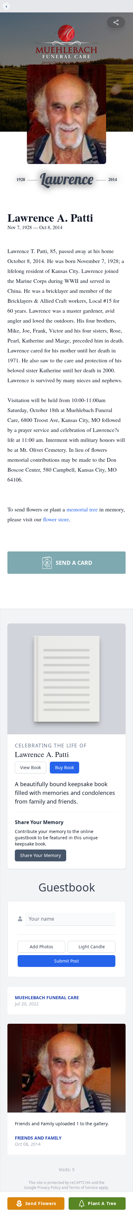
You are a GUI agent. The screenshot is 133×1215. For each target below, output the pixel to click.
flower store (56, 519)
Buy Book (64, 767)
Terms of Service (83, 1187)
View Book (30, 767)
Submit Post (66, 961)
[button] (66, 1068)
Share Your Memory (40, 855)
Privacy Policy (49, 1187)
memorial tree (82, 509)
